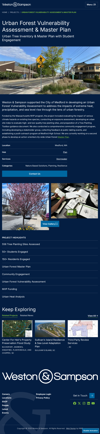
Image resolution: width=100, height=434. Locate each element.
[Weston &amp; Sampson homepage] (16, 4)
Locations (6, 398)
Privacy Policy (43, 398)
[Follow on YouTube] (93, 403)
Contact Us (34, 173)
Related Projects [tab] (10, 315)
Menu (90, 4)
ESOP (4, 401)
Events (5, 413)
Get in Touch (80, 395)
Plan (65, 152)
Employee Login (43, 394)
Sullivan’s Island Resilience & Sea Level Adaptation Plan (50, 343)
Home (4, 12)
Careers (6, 394)
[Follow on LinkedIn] (88, 403)
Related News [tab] (26, 315)
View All (92, 315)
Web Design (71, 428)
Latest (5, 409)
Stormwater (61, 159)
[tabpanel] (50, 337)
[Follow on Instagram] (84, 403)
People (5, 405)
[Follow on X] (79, 403)
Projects (14, 12)
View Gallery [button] (49, 224)
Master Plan (63, 137)
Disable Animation (90, 431)
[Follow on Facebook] (74, 403)
